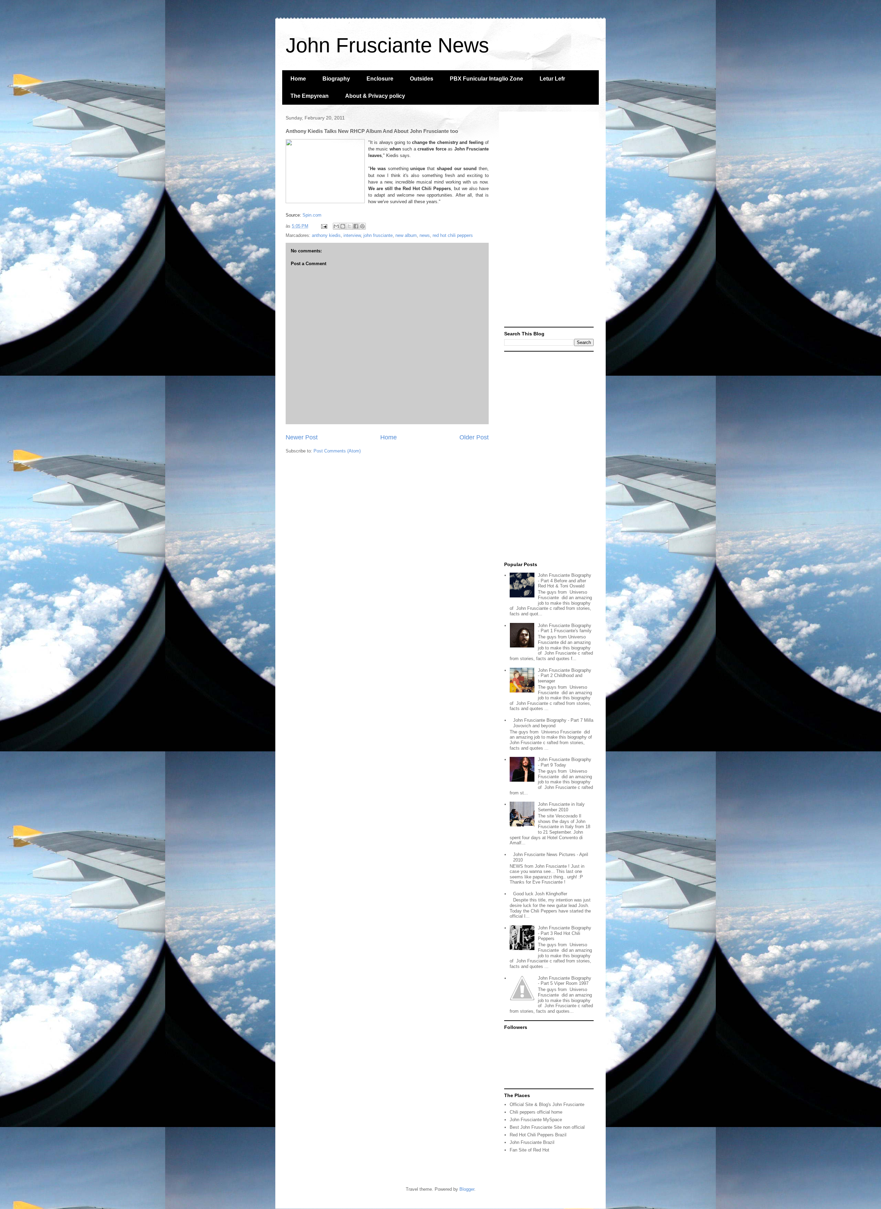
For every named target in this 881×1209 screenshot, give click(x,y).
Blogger (466, 1189)
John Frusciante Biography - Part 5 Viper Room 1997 (564, 981)
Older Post (474, 437)
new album (406, 235)
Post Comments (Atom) (337, 451)
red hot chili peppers (453, 235)
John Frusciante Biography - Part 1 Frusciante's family (565, 628)
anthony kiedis (326, 235)
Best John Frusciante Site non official (547, 1127)
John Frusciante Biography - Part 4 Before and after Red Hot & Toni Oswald (564, 580)
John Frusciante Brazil (532, 1142)
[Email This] (336, 226)
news (425, 235)
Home (298, 79)
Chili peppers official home (536, 1112)
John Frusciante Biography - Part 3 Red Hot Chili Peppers (564, 933)
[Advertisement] (549, 220)
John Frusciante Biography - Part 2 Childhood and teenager (564, 676)
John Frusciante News (387, 45)
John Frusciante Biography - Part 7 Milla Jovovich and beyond (553, 723)
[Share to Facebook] (355, 226)
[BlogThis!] (342, 226)
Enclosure (380, 79)
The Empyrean (309, 96)
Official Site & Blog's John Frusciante (547, 1104)
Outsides (421, 79)
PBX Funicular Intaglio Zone (486, 79)
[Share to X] (349, 226)
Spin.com (311, 215)
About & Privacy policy (375, 96)
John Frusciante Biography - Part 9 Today (564, 762)
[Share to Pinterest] (362, 226)
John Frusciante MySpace (536, 1119)
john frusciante (378, 235)
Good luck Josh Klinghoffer (540, 893)
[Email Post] (324, 226)
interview (352, 235)
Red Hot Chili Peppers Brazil (538, 1134)
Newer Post (302, 437)
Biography (336, 79)
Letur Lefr (552, 79)
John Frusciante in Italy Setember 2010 (561, 807)
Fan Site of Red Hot (529, 1150)
